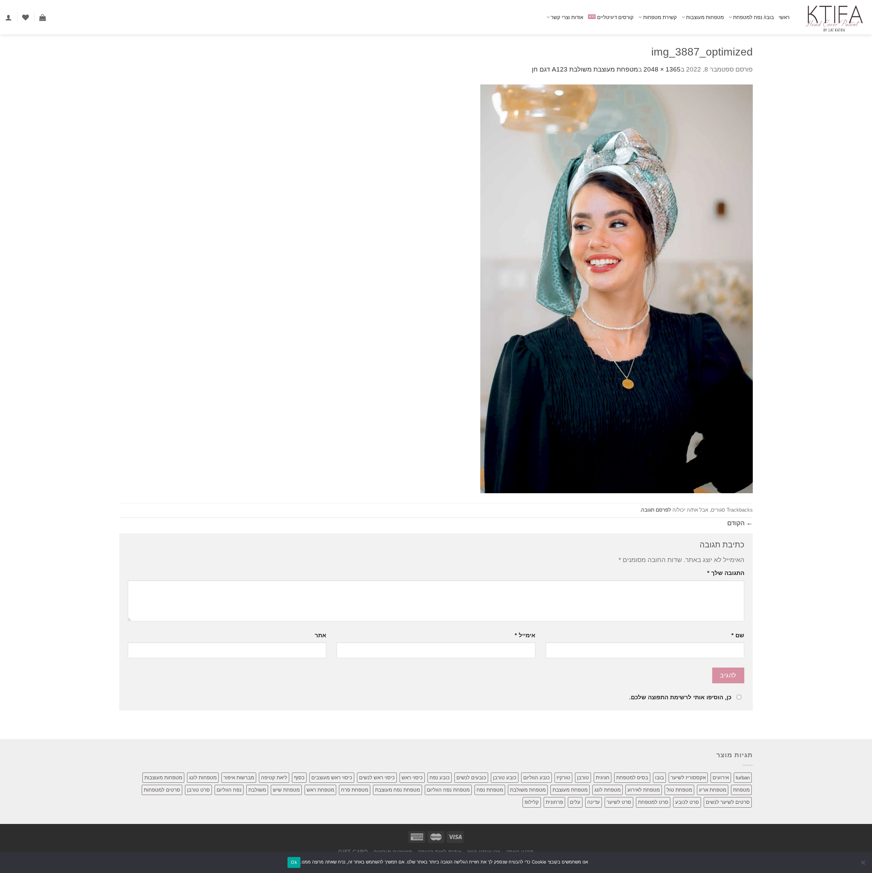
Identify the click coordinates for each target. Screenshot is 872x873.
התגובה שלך (725, 573)
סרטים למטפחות (162, 790)
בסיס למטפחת (632, 777)
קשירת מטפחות (659, 17)
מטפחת (741, 790)
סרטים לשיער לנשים (728, 802)
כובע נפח (440, 777)
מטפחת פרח (354, 790)
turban (743, 777)
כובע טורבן (504, 777)
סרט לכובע (687, 802)
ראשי (784, 17)
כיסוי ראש (412, 777)
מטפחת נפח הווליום (448, 790)
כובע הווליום (536, 777)
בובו (659, 777)
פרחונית (554, 802)
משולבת (257, 790)
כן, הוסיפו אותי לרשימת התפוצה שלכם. (680, 697)
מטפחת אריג (712, 790)
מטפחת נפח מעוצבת (397, 790)
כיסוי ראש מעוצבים (331, 777)
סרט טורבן (198, 790)
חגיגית (602, 777)
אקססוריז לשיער (688, 777)
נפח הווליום (229, 790)
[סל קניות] (42, 17)
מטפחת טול (679, 790)
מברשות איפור (238, 777)
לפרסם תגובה (656, 510)
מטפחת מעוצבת (570, 790)
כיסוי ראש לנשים (377, 777)
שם (737, 635)
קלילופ (532, 802)
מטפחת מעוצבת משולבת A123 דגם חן (585, 69)
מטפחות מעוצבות (705, 17)
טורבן (583, 777)
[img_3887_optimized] (616, 288)
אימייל (525, 635)
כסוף (299, 777)
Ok (294, 862)
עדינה (593, 802)
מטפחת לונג (607, 790)
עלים (575, 802)
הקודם (740, 523)
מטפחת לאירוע (643, 790)
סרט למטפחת (653, 802)
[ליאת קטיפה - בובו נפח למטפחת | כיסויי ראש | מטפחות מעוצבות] (833, 17)
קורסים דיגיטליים (615, 17)
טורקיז (563, 777)
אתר (320, 635)
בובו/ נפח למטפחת (753, 17)
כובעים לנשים (471, 777)
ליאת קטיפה (274, 777)
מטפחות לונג (203, 777)
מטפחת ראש (320, 790)
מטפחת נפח (490, 790)
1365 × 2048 (662, 69)
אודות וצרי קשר (567, 17)
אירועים (721, 777)
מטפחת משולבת (528, 790)
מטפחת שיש (286, 790)
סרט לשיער (619, 802)
